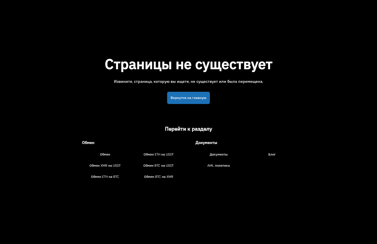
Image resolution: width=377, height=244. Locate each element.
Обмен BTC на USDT (158, 165)
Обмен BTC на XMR (158, 177)
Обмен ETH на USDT (159, 154)
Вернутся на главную (188, 97)
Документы (219, 154)
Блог (272, 154)
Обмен (105, 154)
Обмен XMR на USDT (105, 165)
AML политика (218, 165)
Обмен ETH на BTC (105, 177)
